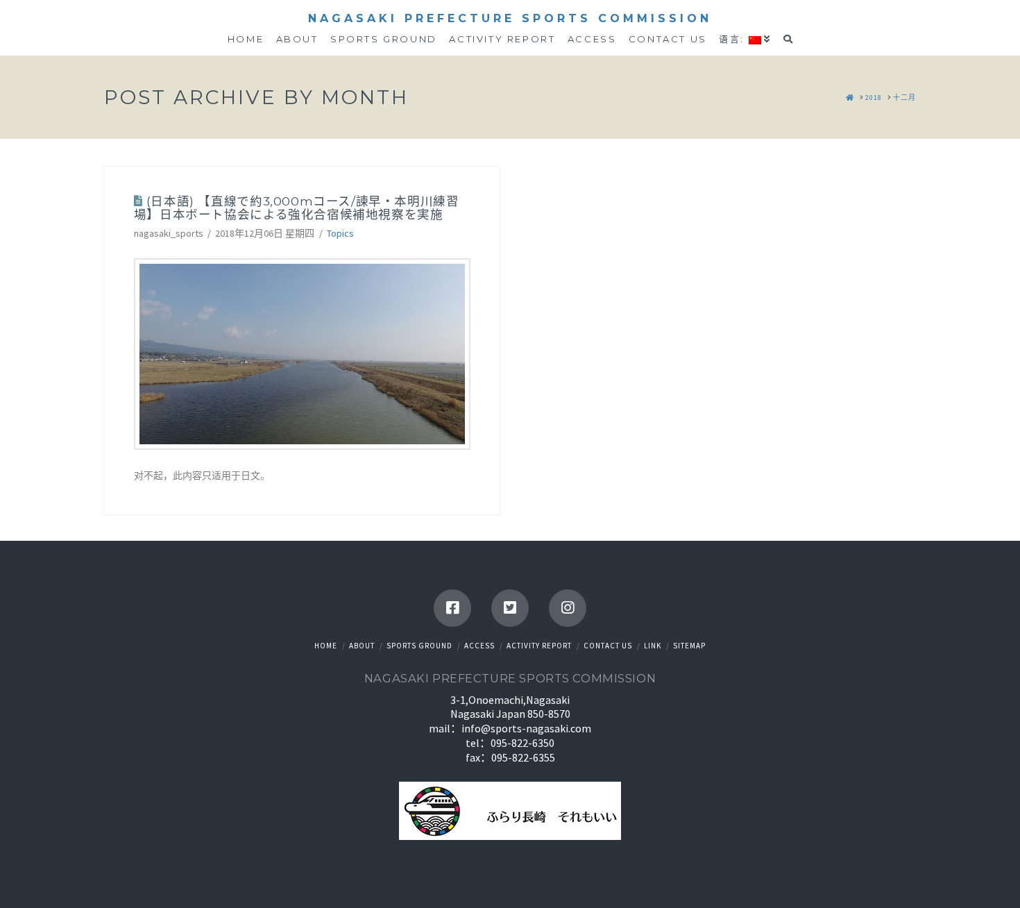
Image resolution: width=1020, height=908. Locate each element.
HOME (325, 645)
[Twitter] (510, 608)
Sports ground (419, 645)
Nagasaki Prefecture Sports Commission (510, 18)
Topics (340, 233)
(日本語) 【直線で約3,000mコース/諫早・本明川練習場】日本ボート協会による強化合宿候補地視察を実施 (296, 207)
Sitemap (689, 645)
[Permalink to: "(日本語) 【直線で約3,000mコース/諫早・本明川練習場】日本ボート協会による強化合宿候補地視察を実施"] (302, 354)
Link (652, 645)
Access (479, 645)
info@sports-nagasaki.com (526, 728)
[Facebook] (452, 608)
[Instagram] (567, 608)
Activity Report (539, 645)
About (362, 645)
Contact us (608, 645)
